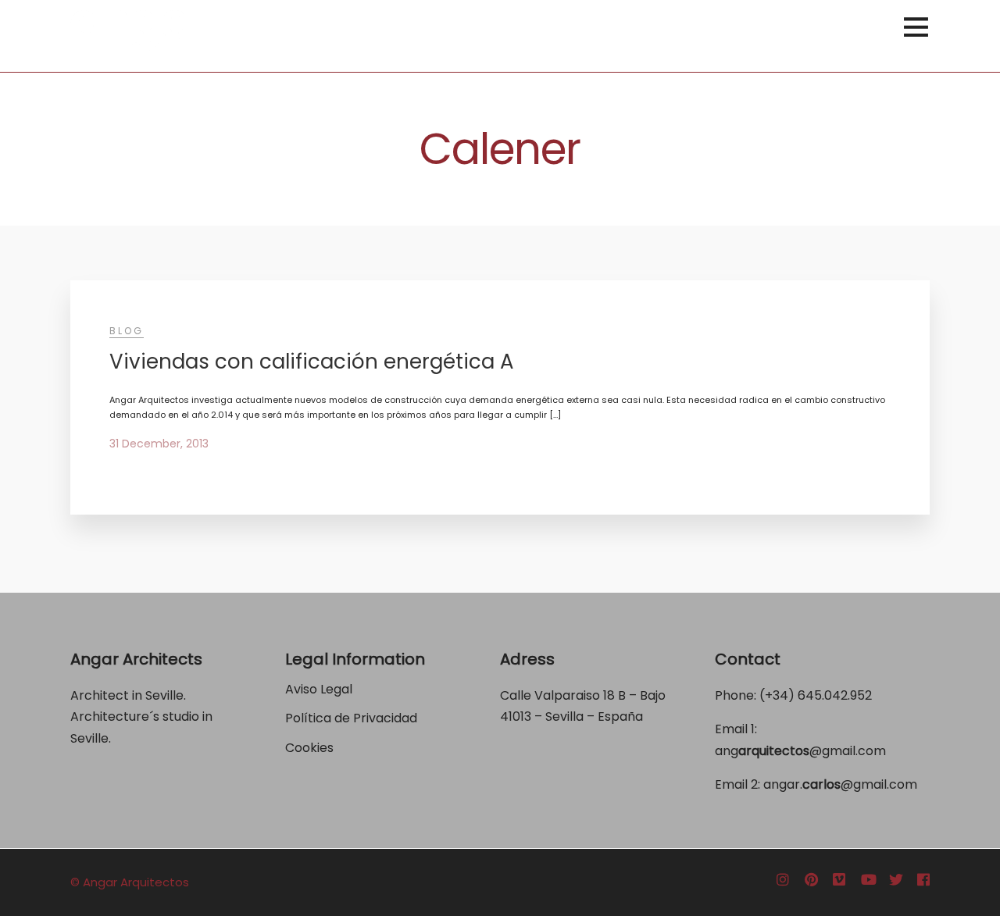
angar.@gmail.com (840, 784)
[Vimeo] (839, 880)
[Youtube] (869, 880)
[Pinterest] (811, 880)
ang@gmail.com (800, 751)
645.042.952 (835, 695)
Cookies (309, 748)
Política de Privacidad (352, 718)
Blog (126, 330)
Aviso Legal (318, 689)
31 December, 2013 (159, 443)
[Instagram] (783, 880)
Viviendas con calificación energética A (311, 362)
